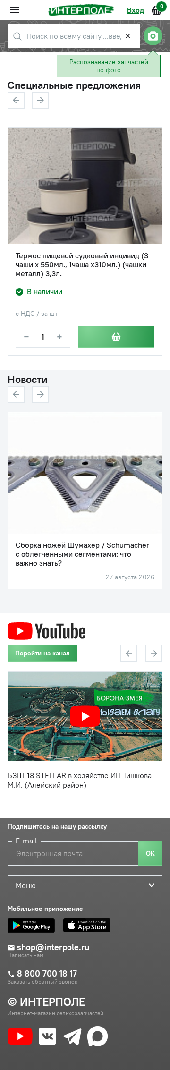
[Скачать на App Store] (89, 925)
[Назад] (16, 100)
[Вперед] (40, 100)
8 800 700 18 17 (47, 973)
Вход (135, 10)
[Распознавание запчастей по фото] (153, 35)
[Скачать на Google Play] (34, 925)
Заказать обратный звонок (42, 981)
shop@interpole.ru (53, 947)
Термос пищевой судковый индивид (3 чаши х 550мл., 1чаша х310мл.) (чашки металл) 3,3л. (82, 264)
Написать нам (25, 955)
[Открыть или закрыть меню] (15, 10)
